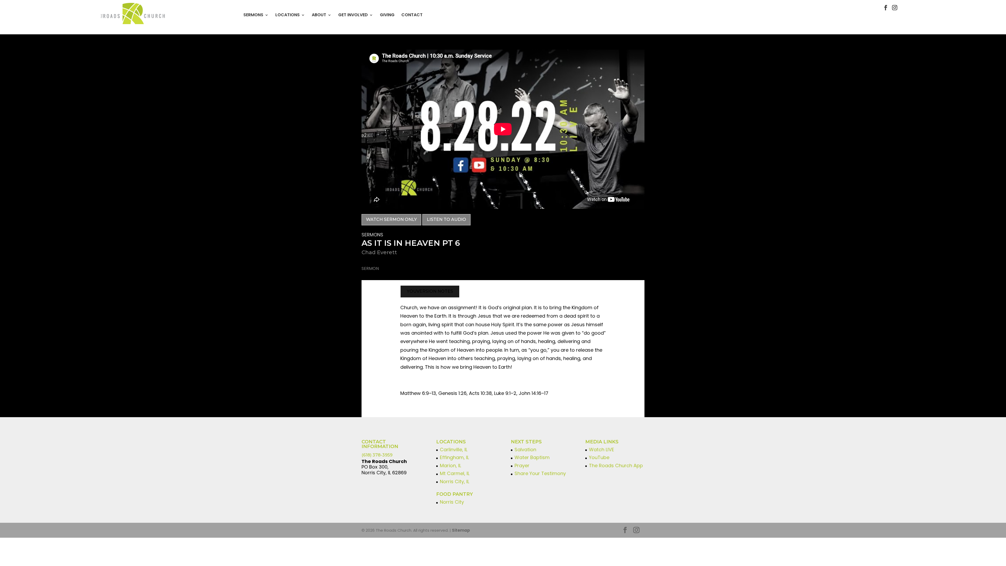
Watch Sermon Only (391, 219)
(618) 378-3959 (377, 455)
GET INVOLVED (353, 15)
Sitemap (461, 530)
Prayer (522, 465)
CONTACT (412, 15)
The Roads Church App (616, 465)
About (319, 15)
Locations (287, 15)
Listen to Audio (446, 219)
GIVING (387, 15)
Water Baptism (532, 457)
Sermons (253, 15)
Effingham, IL (454, 457)
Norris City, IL (454, 481)
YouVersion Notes (430, 291)
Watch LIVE (601, 449)
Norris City (452, 502)
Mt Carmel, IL (454, 473)
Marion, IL (450, 465)
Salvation (525, 449)
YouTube (599, 457)
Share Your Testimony (540, 473)
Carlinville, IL (453, 449)
